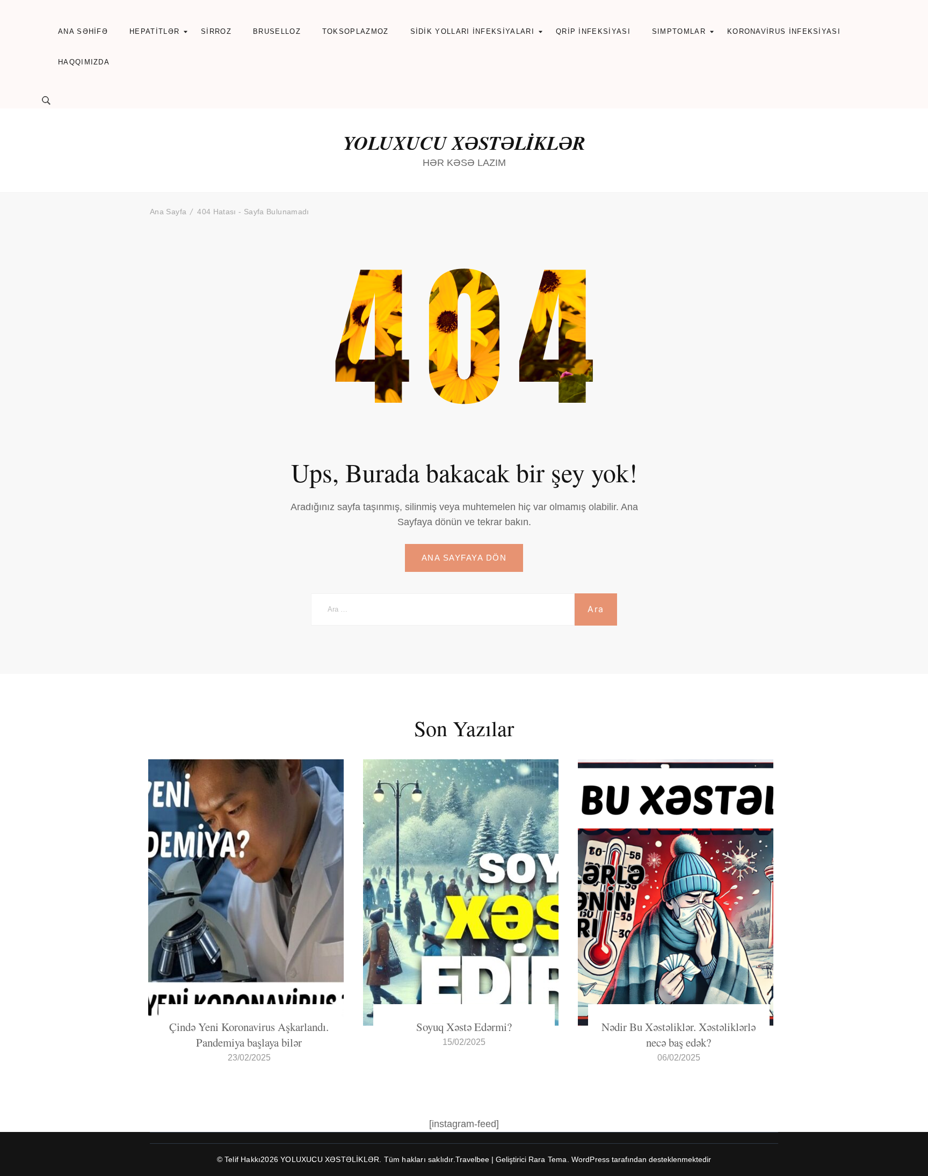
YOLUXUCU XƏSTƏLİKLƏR (464, 143)
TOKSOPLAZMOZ (355, 31)
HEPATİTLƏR (154, 31)
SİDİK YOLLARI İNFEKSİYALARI (472, 31)
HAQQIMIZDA (84, 62)
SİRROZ (216, 31)
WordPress (590, 1159)
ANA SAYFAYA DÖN (464, 557)
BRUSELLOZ (277, 31)
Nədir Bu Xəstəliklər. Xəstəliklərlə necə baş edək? (678, 1034)
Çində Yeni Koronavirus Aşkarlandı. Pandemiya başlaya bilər (249, 1034)
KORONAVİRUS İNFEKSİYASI (783, 31)
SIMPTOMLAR (679, 31)
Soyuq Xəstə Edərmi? (464, 1026)
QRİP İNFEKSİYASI (593, 31)
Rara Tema (547, 1159)
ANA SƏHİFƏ (83, 31)
